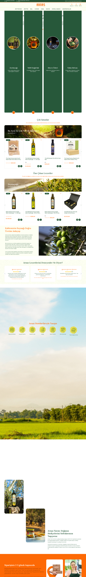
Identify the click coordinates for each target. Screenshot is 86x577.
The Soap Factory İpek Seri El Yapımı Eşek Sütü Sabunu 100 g (71, 159)
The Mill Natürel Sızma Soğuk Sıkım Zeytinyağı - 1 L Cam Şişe (32, 212)
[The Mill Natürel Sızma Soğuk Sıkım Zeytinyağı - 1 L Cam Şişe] (33, 201)
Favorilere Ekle (21, 140)
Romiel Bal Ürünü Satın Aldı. (17, 278)
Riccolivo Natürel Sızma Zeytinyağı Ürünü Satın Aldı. (43, 278)
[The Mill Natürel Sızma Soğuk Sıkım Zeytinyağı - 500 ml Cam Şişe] (72, 201)
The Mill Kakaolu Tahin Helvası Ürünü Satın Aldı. (69, 276)
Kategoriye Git (11, 133)
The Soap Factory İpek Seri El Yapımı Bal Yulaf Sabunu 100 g (52, 159)
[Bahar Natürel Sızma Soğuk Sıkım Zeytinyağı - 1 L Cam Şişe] (53, 201)
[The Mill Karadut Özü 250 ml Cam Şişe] (14, 147)
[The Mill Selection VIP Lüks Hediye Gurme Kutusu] (14, 201)
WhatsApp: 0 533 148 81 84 (10, 1)
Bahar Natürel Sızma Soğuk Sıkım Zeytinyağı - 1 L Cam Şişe (52, 212)
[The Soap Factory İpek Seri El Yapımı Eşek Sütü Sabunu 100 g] (72, 147)
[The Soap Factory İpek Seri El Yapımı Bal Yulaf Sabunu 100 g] (53, 147)
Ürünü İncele (21, 166)
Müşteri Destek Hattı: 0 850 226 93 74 (23, 1)
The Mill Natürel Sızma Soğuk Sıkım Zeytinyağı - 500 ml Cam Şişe (71, 212)
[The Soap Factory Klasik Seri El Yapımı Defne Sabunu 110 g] (33, 147)
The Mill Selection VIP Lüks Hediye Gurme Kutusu (12, 212)
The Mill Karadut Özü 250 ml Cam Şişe (14, 159)
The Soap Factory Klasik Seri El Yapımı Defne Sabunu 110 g (32, 159)
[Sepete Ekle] (19, 166)
